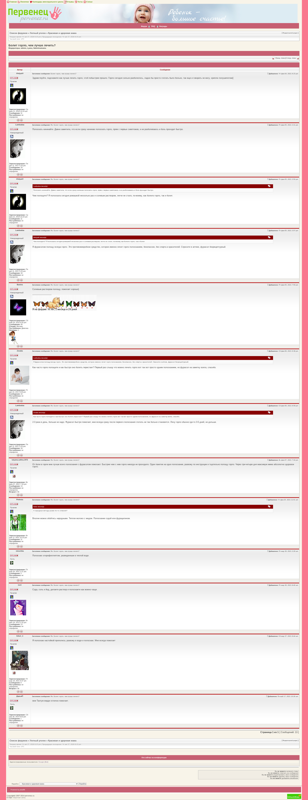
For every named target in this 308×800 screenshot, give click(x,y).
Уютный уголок (38, 33)
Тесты (80, 2)
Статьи (89, 2)
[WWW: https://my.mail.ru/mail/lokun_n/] (14, 673)
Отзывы (70, 2)
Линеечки (24, 2)
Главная (13, 2)
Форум (144, 26)
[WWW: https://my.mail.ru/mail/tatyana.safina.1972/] (14, 476)
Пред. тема (280, 58)
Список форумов (18, 33)
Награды (163, 26)
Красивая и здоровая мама (62, 33)
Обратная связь (19, 798)
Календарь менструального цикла (48, 2)
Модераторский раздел (290, 33)
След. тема (291, 58)
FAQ (153, 26)
